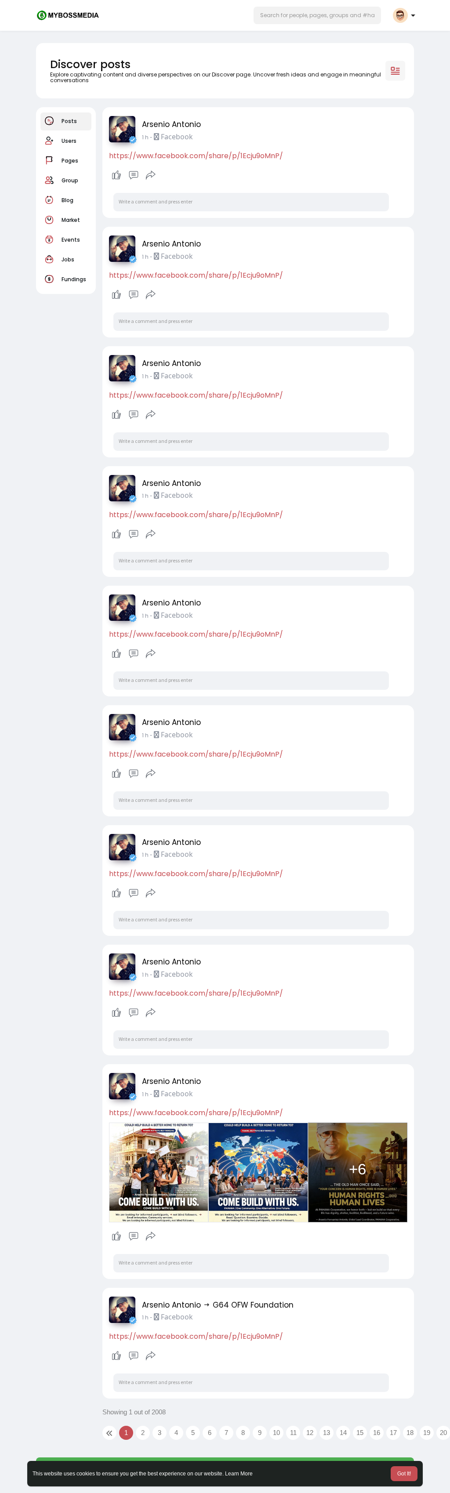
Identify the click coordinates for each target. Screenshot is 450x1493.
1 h (145, 137)
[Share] (150, 175)
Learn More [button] (239, 1474)
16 (376, 1432)
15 (359, 1432)
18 (410, 1432)
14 (343, 1432)
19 (426, 1432)
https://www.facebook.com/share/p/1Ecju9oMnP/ (196, 156)
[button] (317, 15)
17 (393, 1432)
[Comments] (133, 175)
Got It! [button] (404, 1474)
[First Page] (109, 1433)
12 (309, 1432)
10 (276, 1432)
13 (326, 1432)
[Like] (133, 175)
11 (293, 1432)
